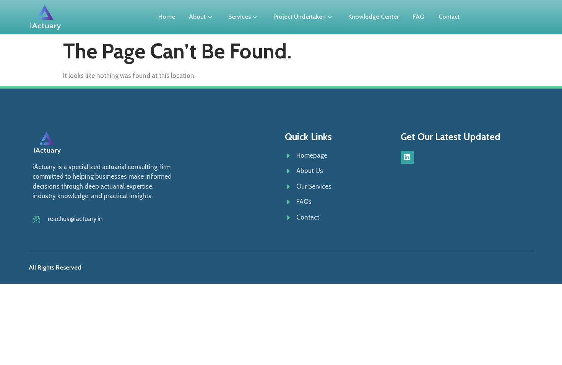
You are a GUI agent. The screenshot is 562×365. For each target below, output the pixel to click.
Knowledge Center (373, 16)
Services (239, 16)
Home (166, 16)
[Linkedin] (407, 157)
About (197, 16)
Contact (449, 16)
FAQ (419, 16)
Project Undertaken (299, 16)
